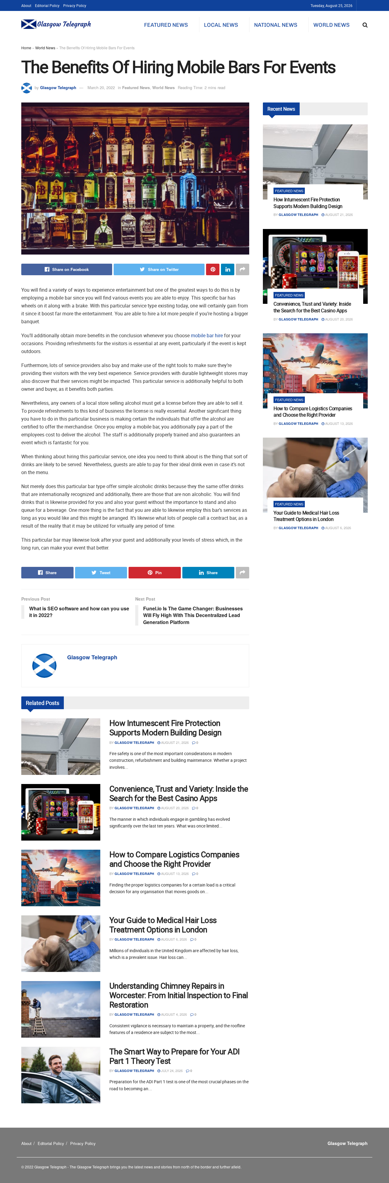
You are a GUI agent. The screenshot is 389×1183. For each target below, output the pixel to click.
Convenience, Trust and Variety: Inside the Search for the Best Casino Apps (178, 793)
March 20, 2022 (101, 87)
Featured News (166, 25)
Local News (221, 25)
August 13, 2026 (174, 873)
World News (331, 25)
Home (26, 47)
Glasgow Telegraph (58, 87)
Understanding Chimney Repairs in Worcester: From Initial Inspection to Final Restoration (178, 995)
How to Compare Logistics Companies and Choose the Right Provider (174, 859)
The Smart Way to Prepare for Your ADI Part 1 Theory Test (174, 1056)
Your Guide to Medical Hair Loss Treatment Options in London (163, 925)
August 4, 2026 (173, 1014)
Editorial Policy (47, 5)
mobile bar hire (207, 335)
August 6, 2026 (173, 939)
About (26, 5)
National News (275, 25)
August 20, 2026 (174, 807)
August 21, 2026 (174, 742)
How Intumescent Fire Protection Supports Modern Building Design (165, 728)
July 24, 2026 (171, 1070)
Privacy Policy (74, 5)
